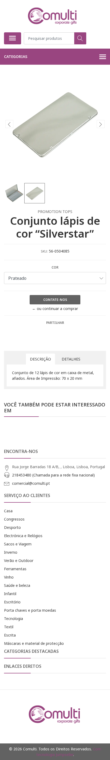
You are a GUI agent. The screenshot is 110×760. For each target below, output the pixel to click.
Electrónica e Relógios (23, 535)
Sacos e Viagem (18, 543)
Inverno (10, 552)
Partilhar (55, 322)
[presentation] (9, 124)
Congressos (14, 519)
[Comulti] (53, 16)
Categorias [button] (15, 56)
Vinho (9, 577)
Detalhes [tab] (71, 359)
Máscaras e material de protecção (34, 643)
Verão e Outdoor (18, 560)
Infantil (10, 593)
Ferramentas (15, 568)
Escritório (12, 601)
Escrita (10, 635)
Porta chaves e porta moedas (30, 610)
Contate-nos (55, 299)
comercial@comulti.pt (31, 483)
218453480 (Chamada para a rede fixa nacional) (53, 475)
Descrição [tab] (40, 359)
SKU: (44, 251)
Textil (8, 626)
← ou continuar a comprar (55, 308)
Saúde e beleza (17, 585)
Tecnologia (13, 618)
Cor (55, 267)
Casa (8, 510)
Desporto (12, 527)
